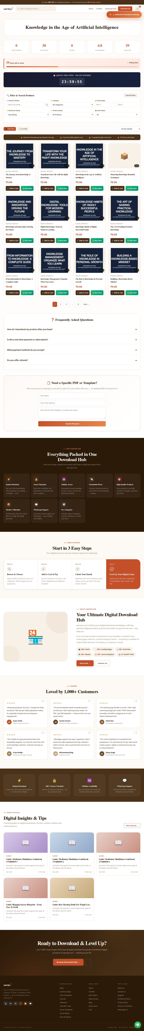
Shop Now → (85, 663)
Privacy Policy (123, 1002)
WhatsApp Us (123, 1010)
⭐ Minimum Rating (13, 110)
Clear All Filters (131, 95)
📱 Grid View (9, 129)
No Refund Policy (124, 999)
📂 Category (55, 101)
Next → (86, 304)
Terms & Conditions (125, 1006)
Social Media (64, 1013)
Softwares (63, 1002)
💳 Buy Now (27, 188)
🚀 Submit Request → (72, 424)
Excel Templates (66, 995)
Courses (63, 999)
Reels (62, 988)
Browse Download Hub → (68, 962)
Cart (90, 1010)
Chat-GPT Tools (65, 1006)
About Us (121, 988)
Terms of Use (123, 1027)
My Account (93, 1006)
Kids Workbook (65, 1017)
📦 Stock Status (100, 110)
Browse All (126, 9)
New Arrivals (93, 999)
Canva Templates (66, 1010)
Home (91, 9)
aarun (8, 9)
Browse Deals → (96, 2)
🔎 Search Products (13, 101)
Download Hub (110, 9)
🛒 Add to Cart (12, 188)
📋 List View (23, 129)
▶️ (25, 1003)
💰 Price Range (100, 101)
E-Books (99, 9)
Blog (90, 1002)
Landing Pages (65, 992)
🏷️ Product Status (57, 110)
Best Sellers (93, 995)
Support (121, 995)
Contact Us (102, 663)
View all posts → (132, 825)
